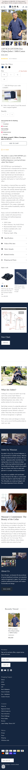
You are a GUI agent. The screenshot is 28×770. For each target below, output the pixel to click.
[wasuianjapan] (14, 7)
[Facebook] (2, 670)
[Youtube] (5, 670)
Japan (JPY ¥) (6, 760)
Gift (2, 687)
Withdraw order (5, 740)
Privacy (3, 733)
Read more (6, 589)
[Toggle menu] (1, 7)
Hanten (3, 684)
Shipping (3, 738)
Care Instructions (5, 714)
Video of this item (9, 244)
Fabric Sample (8, 249)
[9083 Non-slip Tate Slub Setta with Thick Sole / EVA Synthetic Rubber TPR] (7, 276)
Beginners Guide (5, 709)
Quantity (3, 111)
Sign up (5, 665)
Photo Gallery (4, 718)
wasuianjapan (7, 764)
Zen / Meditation (5, 694)
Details (5, 343)
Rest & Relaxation (5, 689)
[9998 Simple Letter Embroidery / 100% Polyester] (21, 276)
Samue (3, 679)
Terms (2, 735)
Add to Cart (14, 143)
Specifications (8, 238)
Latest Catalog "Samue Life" (8, 723)
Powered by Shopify (15, 764)
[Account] (23, 7)
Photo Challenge (5, 716)
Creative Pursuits (5, 697)
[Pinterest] (11, 670)
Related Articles (8, 255)
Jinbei (2, 682)
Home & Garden (5, 692)
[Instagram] (8, 670)
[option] (14, 25)
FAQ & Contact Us (5, 711)
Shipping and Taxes (9, 260)
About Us (3, 706)
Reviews (3, 721)
